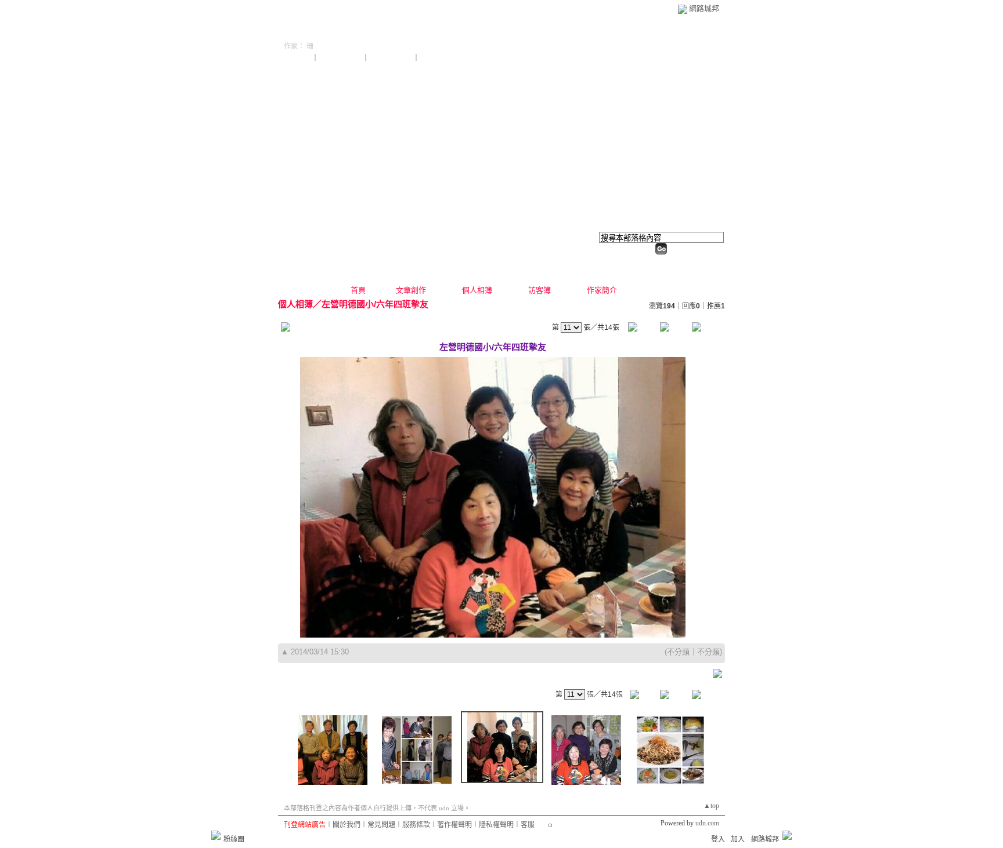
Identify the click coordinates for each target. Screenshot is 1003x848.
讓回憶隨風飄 (336, 31)
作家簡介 (602, 290)
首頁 (358, 290)
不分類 (678, 651)
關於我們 (346, 825)
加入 (738, 839)
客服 (528, 825)
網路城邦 (704, 8)
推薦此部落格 (341, 58)
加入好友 (298, 58)
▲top (711, 806)
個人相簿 (477, 290)
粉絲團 (233, 839)
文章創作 (411, 290)
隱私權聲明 (496, 825)
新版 (431, 31)
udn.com (707, 823)
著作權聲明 (454, 825)
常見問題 (381, 825)
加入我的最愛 (392, 58)
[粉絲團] (216, 835)
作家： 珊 (298, 46)
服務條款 (416, 825)
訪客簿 (539, 290)
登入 (718, 839)
